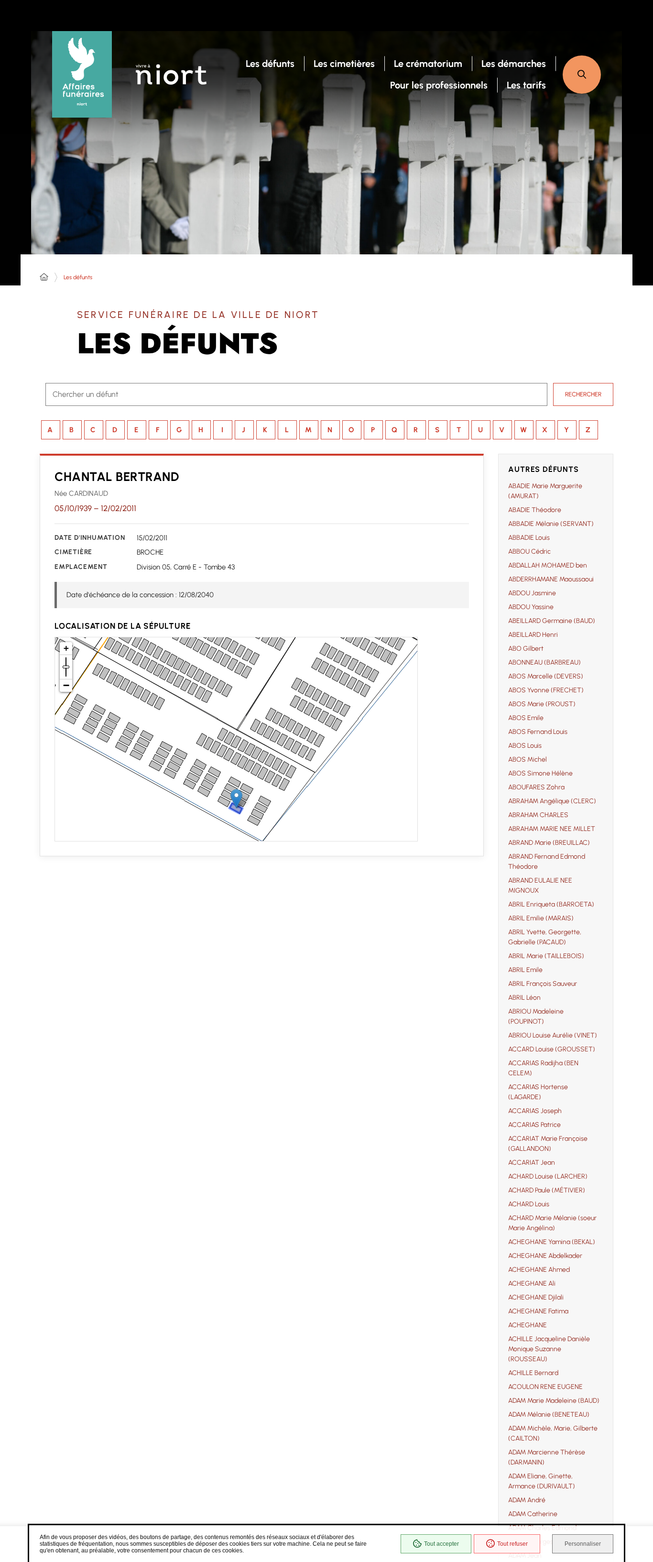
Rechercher (583, 394)
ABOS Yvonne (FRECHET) (546, 690)
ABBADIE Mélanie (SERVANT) (551, 524)
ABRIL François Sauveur (542, 984)
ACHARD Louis (528, 1204)
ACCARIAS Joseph (535, 1111)
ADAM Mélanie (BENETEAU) (548, 1414)
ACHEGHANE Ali (531, 1283)
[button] (582, 74)
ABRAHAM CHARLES (538, 815)
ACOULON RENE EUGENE (545, 1387)
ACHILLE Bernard (533, 1373)
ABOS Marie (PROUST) (542, 704)
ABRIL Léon (524, 998)
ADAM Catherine (532, 1514)
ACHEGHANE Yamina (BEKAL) (551, 1242)
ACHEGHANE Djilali (536, 1297)
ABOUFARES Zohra (536, 787)
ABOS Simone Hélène (540, 773)
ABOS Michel (527, 759)
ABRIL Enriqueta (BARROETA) (551, 904)
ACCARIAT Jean (531, 1162)
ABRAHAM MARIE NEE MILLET (551, 829)
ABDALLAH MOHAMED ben (547, 565)
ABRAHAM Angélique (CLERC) (552, 801)
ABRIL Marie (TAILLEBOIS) (546, 956)
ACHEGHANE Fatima (538, 1311)
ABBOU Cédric (529, 551)
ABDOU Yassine (531, 607)
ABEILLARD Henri (533, 635)
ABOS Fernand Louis (537, 732)
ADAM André (526, 1500)
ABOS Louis (525, 746)
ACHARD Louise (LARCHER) (548, 1176)
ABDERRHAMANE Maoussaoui (551, 579)
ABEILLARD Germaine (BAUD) (551, 621)
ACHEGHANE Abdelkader (545, 1256)
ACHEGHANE (527, 1325)
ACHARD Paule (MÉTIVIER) (546, 1190)
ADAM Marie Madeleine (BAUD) (553, 1401)
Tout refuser (512, 1543)
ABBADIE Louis (529, 538)
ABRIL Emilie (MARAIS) (541, 918)
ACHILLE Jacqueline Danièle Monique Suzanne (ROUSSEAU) (549, 1349)
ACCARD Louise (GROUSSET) (551, 1049)
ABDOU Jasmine (532, 593)
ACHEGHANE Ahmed (539, 1270)
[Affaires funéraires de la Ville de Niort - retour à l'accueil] (82, 74)
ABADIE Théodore (534, 510)
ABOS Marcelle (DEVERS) (545, 676)
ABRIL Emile (525, 970)
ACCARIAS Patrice (534, 1125)
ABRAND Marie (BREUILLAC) (549, 843)
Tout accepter (441, 1543)
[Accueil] (44, 277)
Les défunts (78, 277)
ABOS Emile (526, 718)
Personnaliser (583, 1543)
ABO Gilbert (526, 648)
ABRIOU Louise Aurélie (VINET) (552, 1035)
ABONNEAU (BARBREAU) (544, 662)
